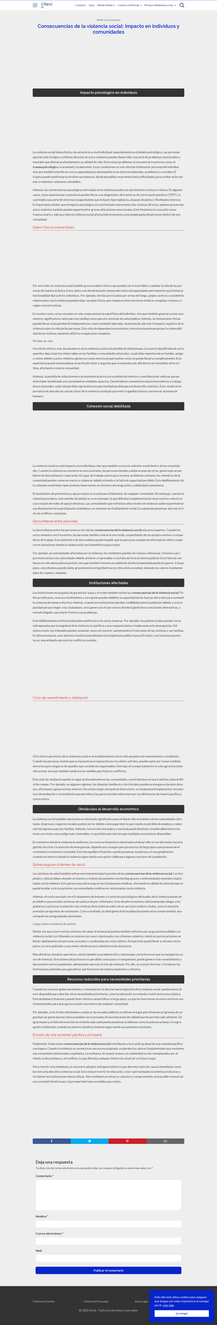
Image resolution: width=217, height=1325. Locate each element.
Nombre (42, 1216)
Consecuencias (112, 19)
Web (39, 1250)
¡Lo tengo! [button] (182, 1313)
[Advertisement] (107, 62)
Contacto (80, 5)
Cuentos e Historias (128, 5)
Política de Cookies (44, 1301)
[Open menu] (35, 5)
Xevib (100, 19)
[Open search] (182, 5)
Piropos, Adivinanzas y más (158, 5)
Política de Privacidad (96, 1301)
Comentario (45, 1176)
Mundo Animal (105, 5)
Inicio (92, 5)
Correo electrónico (49, 1233)
